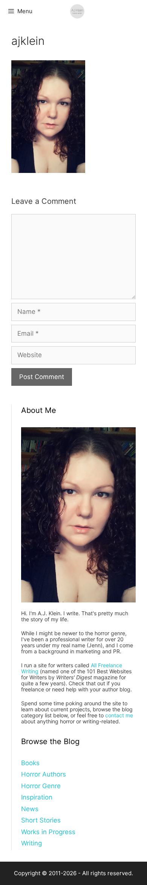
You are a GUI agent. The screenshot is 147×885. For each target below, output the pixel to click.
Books (30, 763)
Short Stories (41, 820)
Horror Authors (43, 774)
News (29, 809)
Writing (31, 843)
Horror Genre (41, 786)
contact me (119, 715)
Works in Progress (48, 832)
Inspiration (36, 797)
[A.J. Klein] (77, 11)
